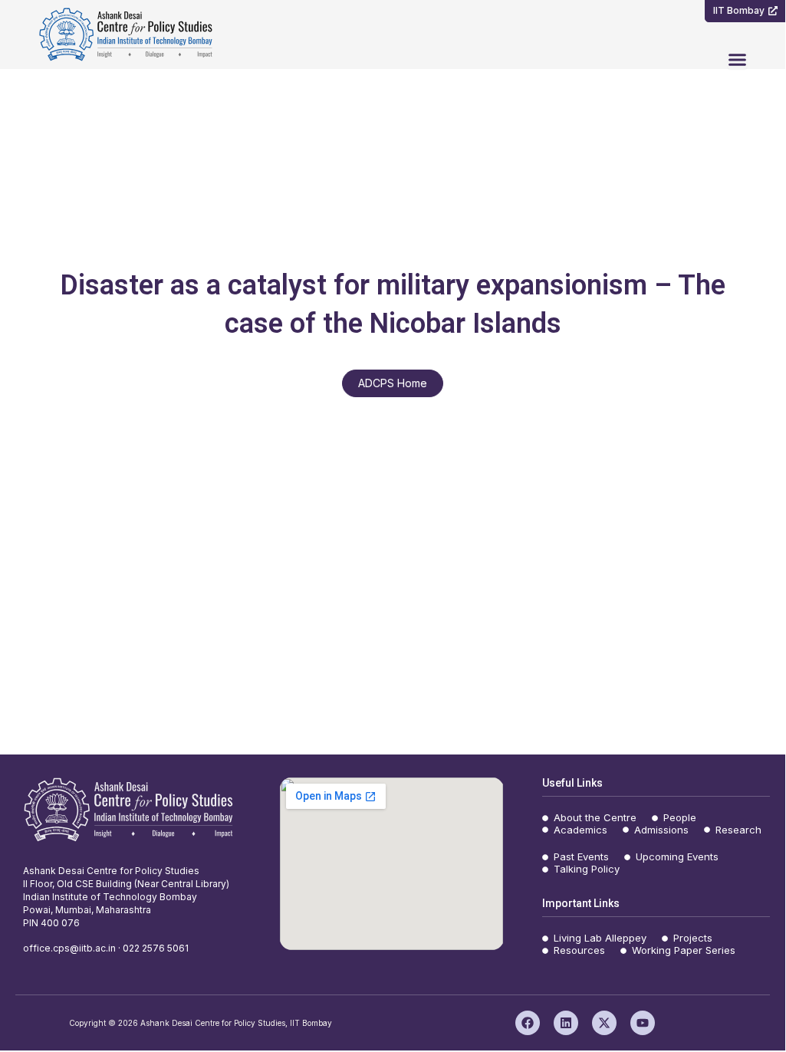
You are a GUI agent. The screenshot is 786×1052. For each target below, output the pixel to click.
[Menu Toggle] (737, 59)
